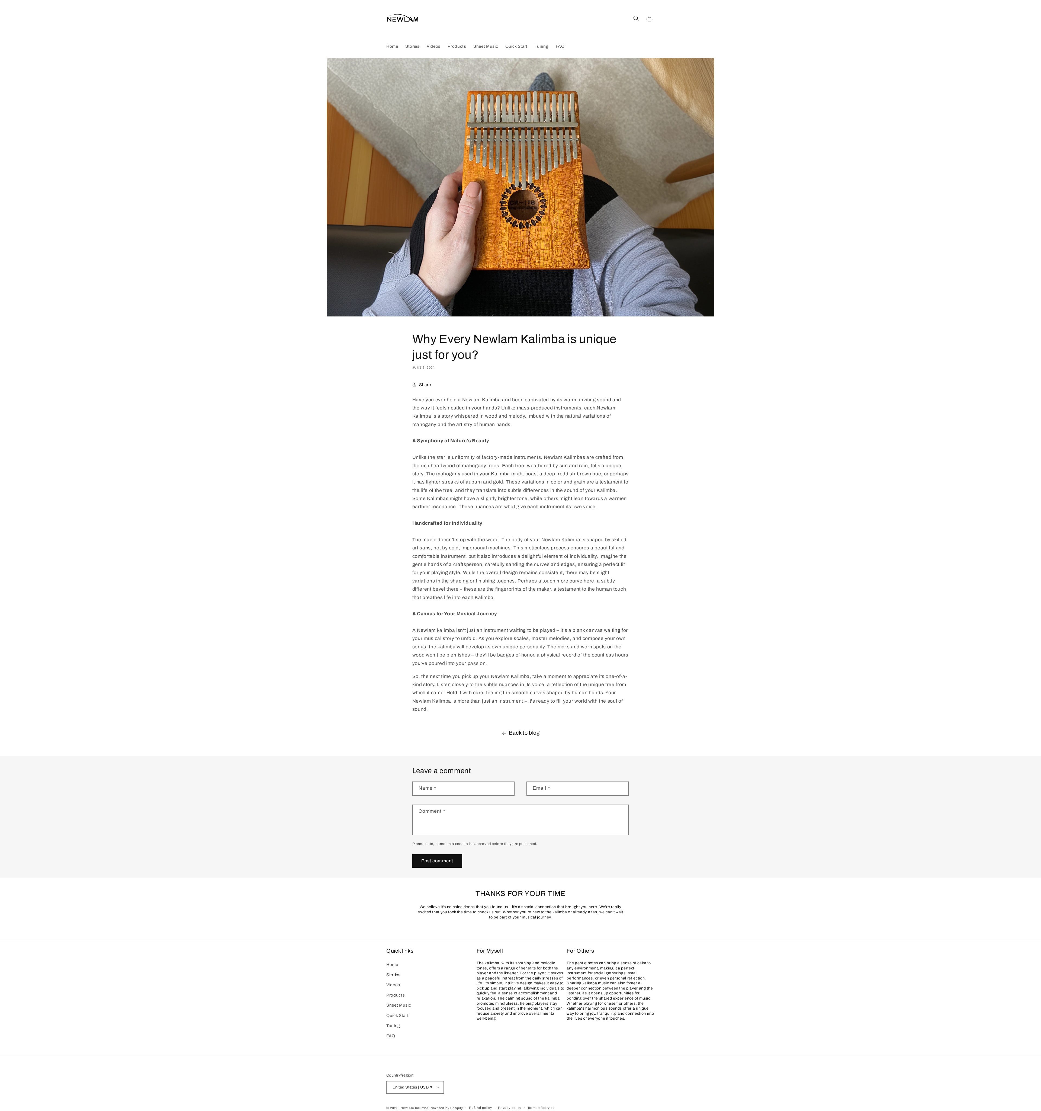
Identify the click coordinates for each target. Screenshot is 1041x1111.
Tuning (393, 1025)
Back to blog (524, 733)
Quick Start (397, 1015)
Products (395, 995)
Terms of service (541, 1108)
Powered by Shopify (446, 1108)
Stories (393, 974)
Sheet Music (398, 1005)
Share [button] (425, 384)
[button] (636, 18)
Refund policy (480, 1108)
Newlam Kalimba (414, 1108)
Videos (393, 984)
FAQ (390, 1035)
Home (392, 964)
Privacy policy (509, 1108)
